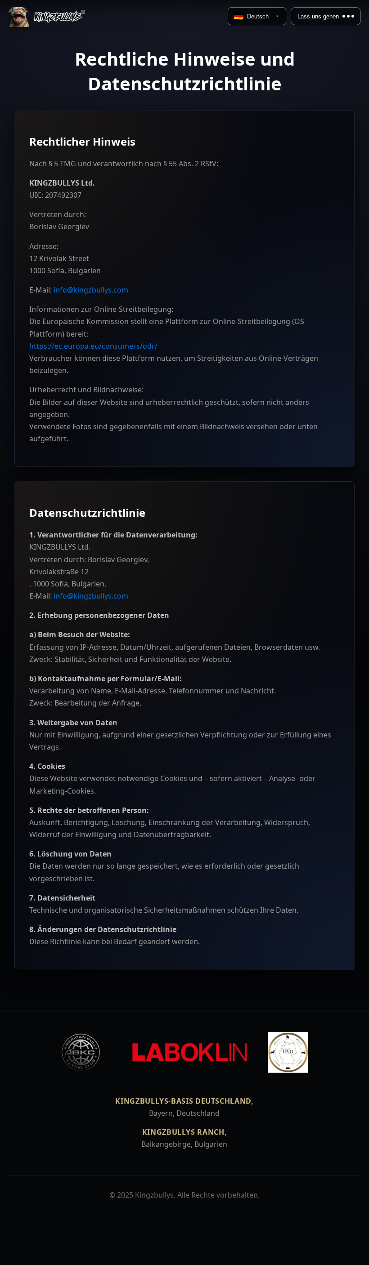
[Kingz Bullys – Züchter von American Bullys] (46, 16)
